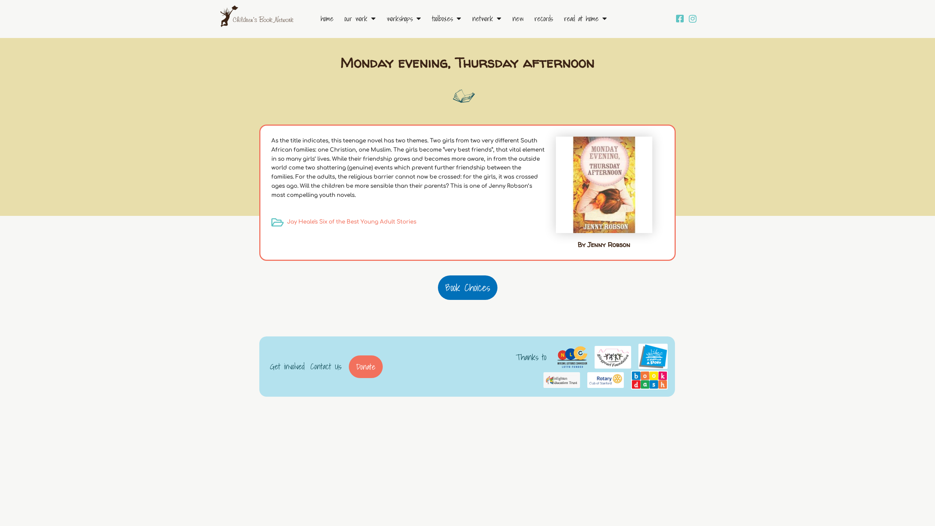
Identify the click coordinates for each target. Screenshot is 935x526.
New (517, 18)
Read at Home (581, 18)
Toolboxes (442, 18)
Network (482, 18)
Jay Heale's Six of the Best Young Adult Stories (351, 222)
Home (327, 18)
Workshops (400, 18)
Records (543, 18)
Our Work (355, 18)
